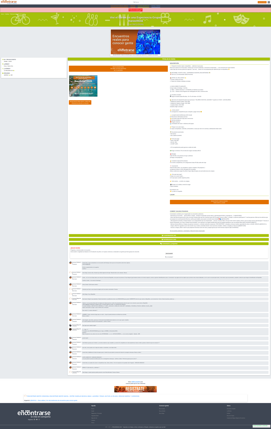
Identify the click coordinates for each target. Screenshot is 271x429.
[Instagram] (39, 419)
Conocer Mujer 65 (76, 324)
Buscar (92, 408)
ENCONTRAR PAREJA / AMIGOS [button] (119, 6)
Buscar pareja (162, 408)
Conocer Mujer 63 (76, 328)
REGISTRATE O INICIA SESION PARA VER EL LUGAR (219, 202)
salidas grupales (135, 381)
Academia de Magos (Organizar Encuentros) (236, 418)
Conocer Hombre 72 (76, 273)
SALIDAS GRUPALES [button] (143, 6)
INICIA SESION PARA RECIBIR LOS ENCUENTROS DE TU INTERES (118, 68)
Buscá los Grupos (230, 415)
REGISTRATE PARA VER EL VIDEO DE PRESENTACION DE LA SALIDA (80, 102)
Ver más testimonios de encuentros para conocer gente (61, 400)
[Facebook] (34, 419)
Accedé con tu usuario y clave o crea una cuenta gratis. (135, 10)
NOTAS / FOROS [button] (155, 6)
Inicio (2, 14)
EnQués (228, 413)
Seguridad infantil (94, 415)
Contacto (93, 420)
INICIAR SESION (262, 2)
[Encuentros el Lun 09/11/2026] (13, 70)
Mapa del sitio (94, 418)
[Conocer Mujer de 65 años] (70, 325)
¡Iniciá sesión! (169, 253)
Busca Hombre (162, 411)
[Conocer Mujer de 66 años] (70, 299)
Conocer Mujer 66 (76, 298)
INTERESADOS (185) (169, 239)
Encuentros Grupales (231, 408)
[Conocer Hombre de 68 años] (70, 338)
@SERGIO (6, 75)
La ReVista (229, 411)
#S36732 (87, 304)
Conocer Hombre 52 (76, 263)
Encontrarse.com (117, 427)
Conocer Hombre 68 (76, 338)
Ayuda (92, 411)
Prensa (92, 422)
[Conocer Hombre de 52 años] (70, 262)
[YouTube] (36, 419)
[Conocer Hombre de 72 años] (70, 272)
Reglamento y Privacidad (96, 413)
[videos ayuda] (269, 2)
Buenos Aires (13, 14)
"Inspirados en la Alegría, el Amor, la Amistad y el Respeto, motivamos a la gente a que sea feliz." (144, 427)
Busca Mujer (161, 413)
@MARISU (33, 400)
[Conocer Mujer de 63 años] (70, 329)
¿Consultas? (169, 257)
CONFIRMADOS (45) (169, 235)
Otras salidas (41, 400)
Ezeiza (20, 14)
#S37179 (88, 264)
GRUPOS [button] (132, 6)
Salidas (7, 14)
